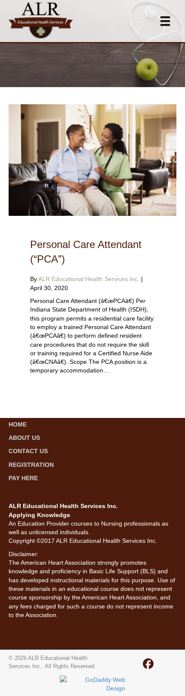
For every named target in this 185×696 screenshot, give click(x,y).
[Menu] (165, 21)
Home (18, 424)
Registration (31, 464)
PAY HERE (23, 478)
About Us (24, 437)
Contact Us (28, 451)
